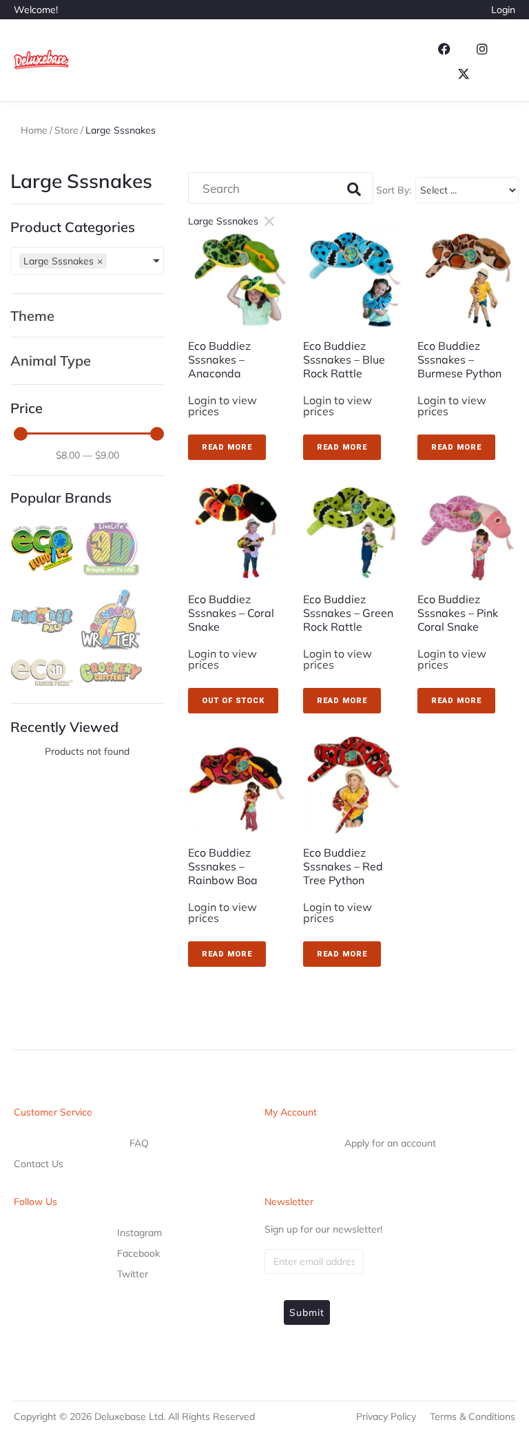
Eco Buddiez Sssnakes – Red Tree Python (343, 866)
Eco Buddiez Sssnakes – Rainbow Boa (223, 866)
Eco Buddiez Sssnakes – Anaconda (219, 359)
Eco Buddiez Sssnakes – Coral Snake (231, 613)
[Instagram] (482, 48)
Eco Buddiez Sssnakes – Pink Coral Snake (457, 613)
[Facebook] (444, 48)
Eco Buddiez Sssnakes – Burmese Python (459, 359)
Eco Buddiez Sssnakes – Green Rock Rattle (348, 613)
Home (34, 130)
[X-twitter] (463, 73)
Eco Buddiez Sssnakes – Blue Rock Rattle (344, 359)
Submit (306, 1312)
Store (66, 130)
